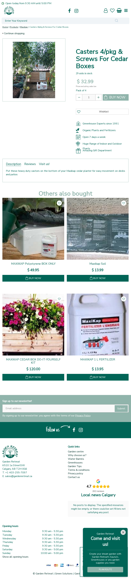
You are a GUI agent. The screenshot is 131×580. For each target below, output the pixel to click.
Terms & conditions (79, 470)
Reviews (30, 164)
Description (13, 164)
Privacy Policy (83, 415)
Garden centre (76, 451)
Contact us (74, 477)
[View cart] (119, 9)
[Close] (123, 532)
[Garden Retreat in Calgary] (36, 10)
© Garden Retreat (43, 573)
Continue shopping (14, 33)
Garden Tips (75, 466)
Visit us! (44, 164)
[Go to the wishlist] (113, 11)
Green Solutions (64, 573)
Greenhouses (75, 462)
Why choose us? (77, 455)
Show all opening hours (15, 557)
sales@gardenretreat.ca (18, 476)
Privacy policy (75, 473)
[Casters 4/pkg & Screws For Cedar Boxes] (34, 70)
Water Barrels (76, 459)
